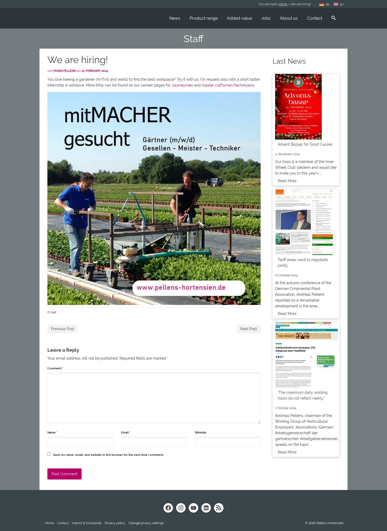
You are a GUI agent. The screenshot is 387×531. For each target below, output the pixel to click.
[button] (146, 523)
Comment (55, 368)
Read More (287, 181)
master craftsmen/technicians (228, 85)
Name (52, 432)
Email (126, 432)
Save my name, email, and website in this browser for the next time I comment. (108, 455)
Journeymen (182, 85)
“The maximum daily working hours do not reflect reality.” (303, 395)
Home (282, 4)
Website (200, 432)
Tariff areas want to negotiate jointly (303, 263)
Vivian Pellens (64, 71)
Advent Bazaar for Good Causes (305, 144)
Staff (53, 312)
